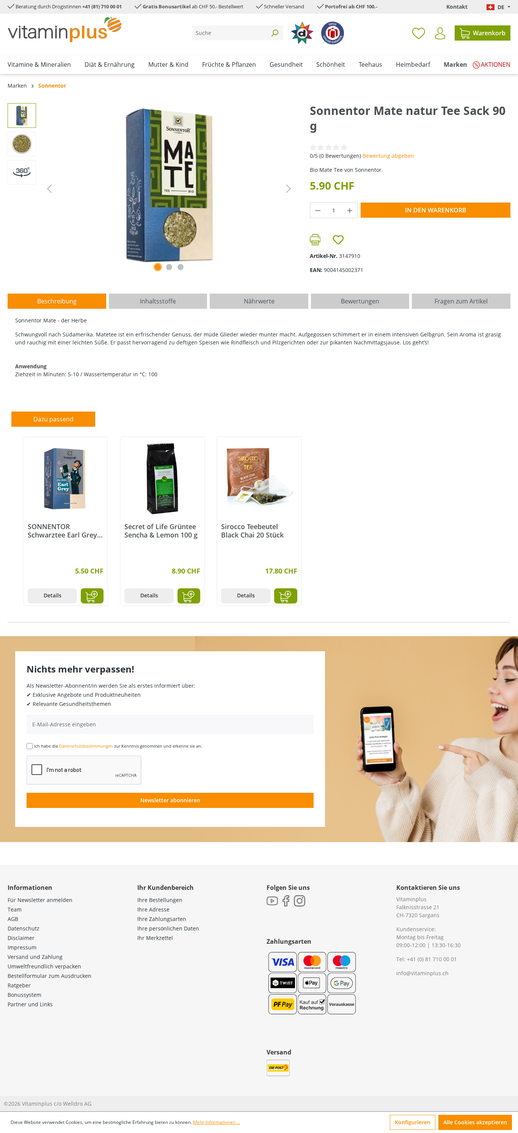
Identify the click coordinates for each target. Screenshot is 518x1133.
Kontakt (457, 6)
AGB (13, 918)
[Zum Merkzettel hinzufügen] (338, 239)
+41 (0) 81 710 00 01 (432, 959)
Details (52, 595)
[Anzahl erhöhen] (350, 210)
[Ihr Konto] (440, 33)
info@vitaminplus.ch (422, 973)
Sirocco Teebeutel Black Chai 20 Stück (252, 530)
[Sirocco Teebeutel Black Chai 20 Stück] (259, 479)
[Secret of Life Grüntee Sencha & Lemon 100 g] (162, 479)
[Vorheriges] (49, 188)
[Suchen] (274, 32)
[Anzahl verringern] (318, 210)
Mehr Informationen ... (216, 1122)
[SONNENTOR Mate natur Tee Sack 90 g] (169, 184)
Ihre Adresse (153, 909)
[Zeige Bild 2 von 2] (169, 267)
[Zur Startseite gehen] (64, 29)
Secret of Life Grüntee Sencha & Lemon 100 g (161, 530)
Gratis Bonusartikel (167, 6)
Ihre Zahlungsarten (161, 918)
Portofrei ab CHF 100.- (351, 6)
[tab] (57, 301)
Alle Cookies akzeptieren (475, 1122)
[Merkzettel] (418, 33)
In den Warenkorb (435, 210)
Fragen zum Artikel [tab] (461, 301)
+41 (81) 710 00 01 (102, 6)
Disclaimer (21, 937)
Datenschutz (23, 928)
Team (15, 909)
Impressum (22, 947)
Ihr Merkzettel (155, 937)
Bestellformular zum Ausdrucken (49, 975)
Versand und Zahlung (35, 956)
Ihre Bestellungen (159, 900)
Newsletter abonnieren (170, 800)
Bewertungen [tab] (360, 301)
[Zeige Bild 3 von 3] (180, 267)
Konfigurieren (412, 1122)
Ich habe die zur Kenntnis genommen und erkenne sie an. (118, 746)
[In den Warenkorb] (92, 595)
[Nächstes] (288, 188)
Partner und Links (30, 1004)
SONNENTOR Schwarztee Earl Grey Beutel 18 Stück (62, 530)
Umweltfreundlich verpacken (44, 966)
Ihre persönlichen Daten (168, 928)
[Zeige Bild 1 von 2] (158, 267)
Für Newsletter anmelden (40, 900)
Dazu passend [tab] (53, 419)
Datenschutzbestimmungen (86, 746)
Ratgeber (19, 985)
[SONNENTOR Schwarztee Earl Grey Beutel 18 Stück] (66, 479)
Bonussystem (24, 994)
